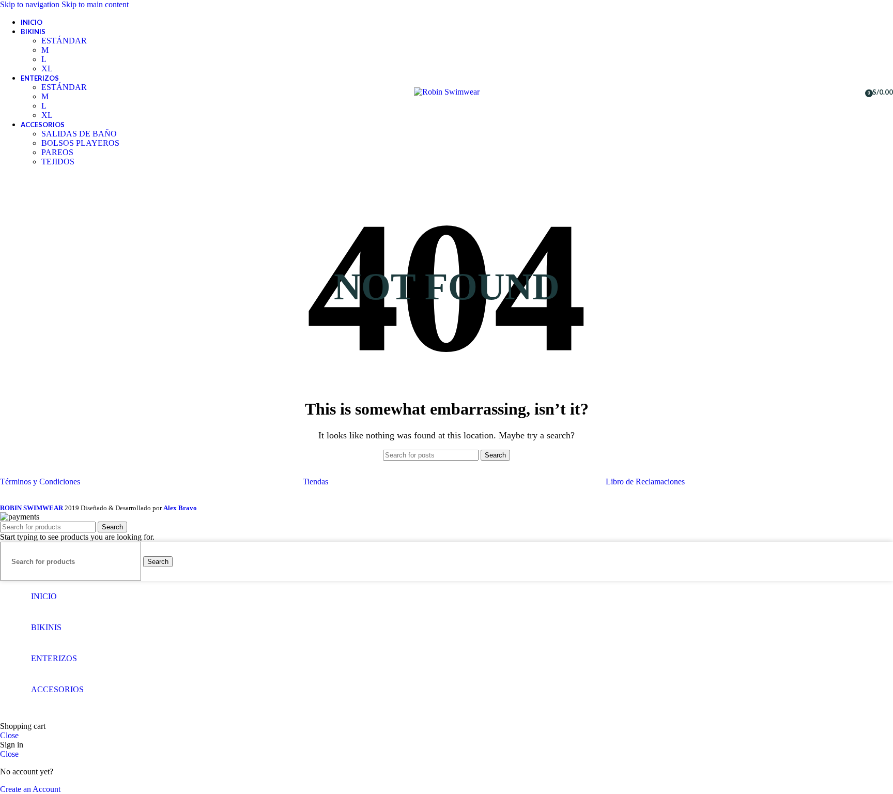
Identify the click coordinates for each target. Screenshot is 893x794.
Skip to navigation (30, 4)
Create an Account (30, 789)
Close (9, 735)
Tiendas (315, 481)
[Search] (835, 92)
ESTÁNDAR (64, 40)
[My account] (853, 92)
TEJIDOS (57, 161)
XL (47, 68)
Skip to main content (95, 4)
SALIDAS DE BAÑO (79, 133)
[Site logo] (447, 91)
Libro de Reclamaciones (645, 481)
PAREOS (57, 152)
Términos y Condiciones (40, 481)
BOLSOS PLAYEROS (80, 143)
